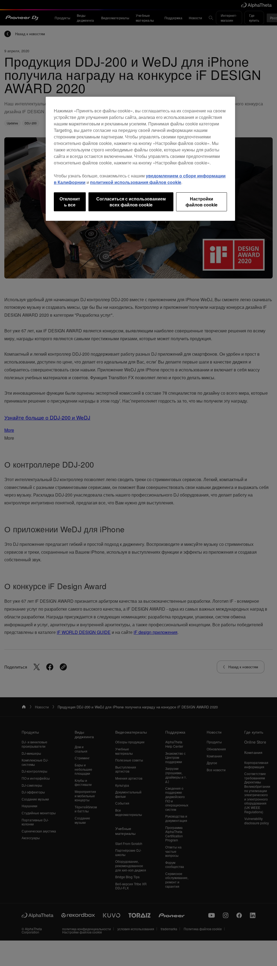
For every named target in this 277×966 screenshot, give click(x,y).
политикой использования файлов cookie (135, 182)
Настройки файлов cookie (201, 202)
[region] (140, 159)
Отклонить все (70, 202)
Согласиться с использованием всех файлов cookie (131, 202)
